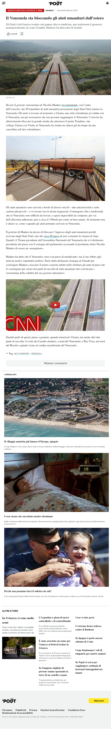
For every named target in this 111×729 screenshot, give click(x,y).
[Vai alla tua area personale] (107, 3)
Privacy (33, 710)
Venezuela (36, 353)
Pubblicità (21, 710)
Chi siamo (7, 710)
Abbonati (99, 700)
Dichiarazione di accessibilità (17, 713)
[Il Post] (55, 3)
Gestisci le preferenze (52, 710)
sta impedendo (70, 105)
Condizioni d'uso (76, 710)
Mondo (50, 10)
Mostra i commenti (55, 363)
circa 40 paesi (51, 236)
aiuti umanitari (21, 353)
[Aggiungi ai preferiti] (22, 34)
